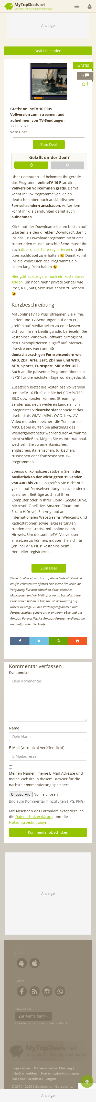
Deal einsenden (48, 50)
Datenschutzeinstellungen (34, 1079)
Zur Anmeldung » (33, 1016)
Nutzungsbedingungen (29, 822)
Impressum (21, 1068)
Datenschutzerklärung (34, 816)
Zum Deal (48, 144)
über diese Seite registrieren (45, 249)
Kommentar (19, 672)
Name (14, 728)
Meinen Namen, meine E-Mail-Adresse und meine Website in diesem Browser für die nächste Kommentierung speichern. (46, 779)
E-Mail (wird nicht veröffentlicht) (36, 747)
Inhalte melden (24, 1073)
